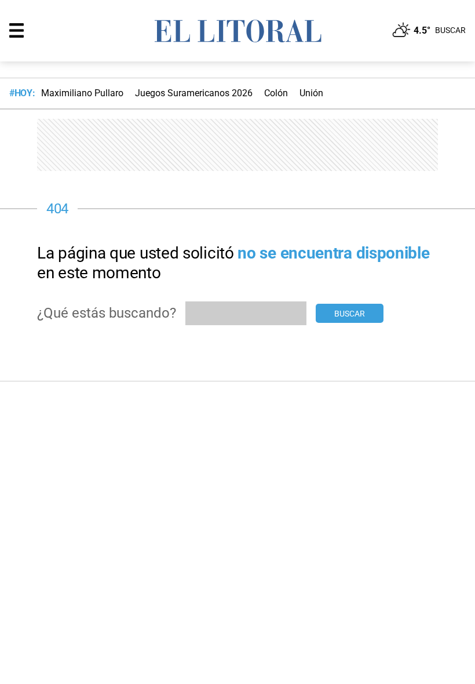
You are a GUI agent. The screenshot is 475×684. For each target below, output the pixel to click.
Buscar (349, 313)
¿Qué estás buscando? (106, 313)
